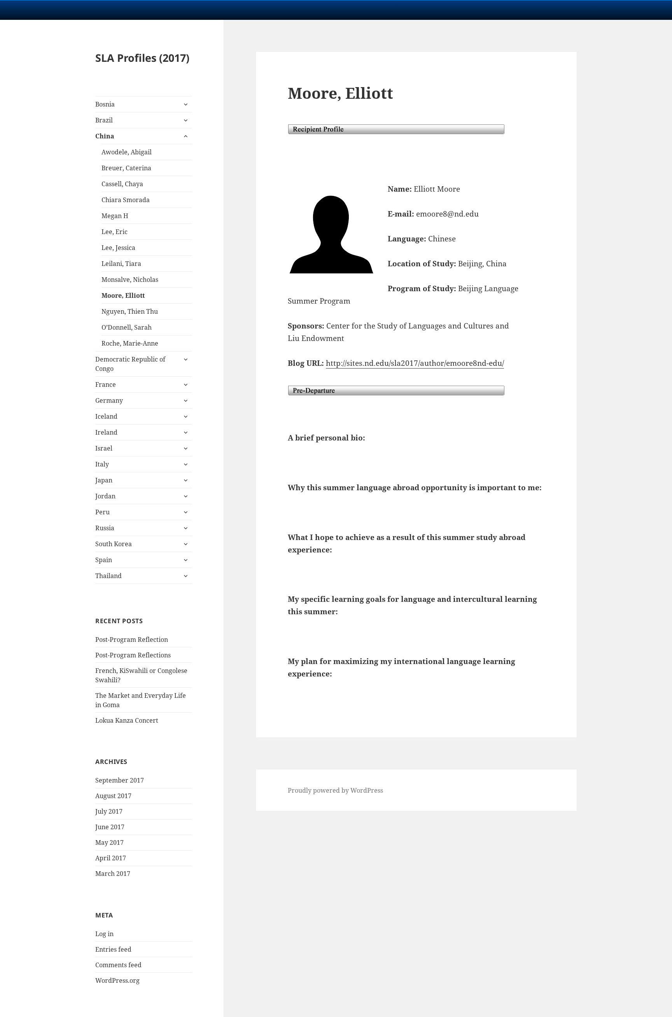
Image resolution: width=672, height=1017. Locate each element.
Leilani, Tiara (121, 263)
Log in (104, 934)
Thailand (108, 575)
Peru (102, 512)
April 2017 (110, 858)
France (105, 384)
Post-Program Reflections (133, 655)
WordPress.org (117, 980)
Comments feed (118, 965)
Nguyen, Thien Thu (130, 311)
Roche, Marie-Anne (130, 343)
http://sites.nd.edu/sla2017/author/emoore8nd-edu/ (415, 363)
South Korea (113, 544)
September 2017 (119, 780)
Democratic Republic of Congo (130, 364)
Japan (103, 480)
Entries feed (113, 949)
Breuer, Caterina (126, 168)
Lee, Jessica (118, 247)
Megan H (115, 215)
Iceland (106, 416)
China (104, 136)
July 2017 (108, 811)
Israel (103, 448)
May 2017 (109, 842)
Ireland (106, 432)
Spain (103, 560)
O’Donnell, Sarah (127, 327)
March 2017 (112, 873)
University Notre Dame (71, 9)
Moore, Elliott (123, 295)
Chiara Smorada (126, 200)
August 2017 (113, 796)
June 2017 (109, 827)
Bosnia (105, 104)
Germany (109, 400)
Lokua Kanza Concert (126, 720)
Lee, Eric (115, 231)
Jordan (105, 496)
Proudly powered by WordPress (335, 790)
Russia (104, 528)
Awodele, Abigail (127, 152)
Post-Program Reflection (131, 639)
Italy (102, 464)
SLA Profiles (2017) (142, 58)
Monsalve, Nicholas (130, 279)
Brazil (104, 120)
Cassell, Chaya (122, 184)
